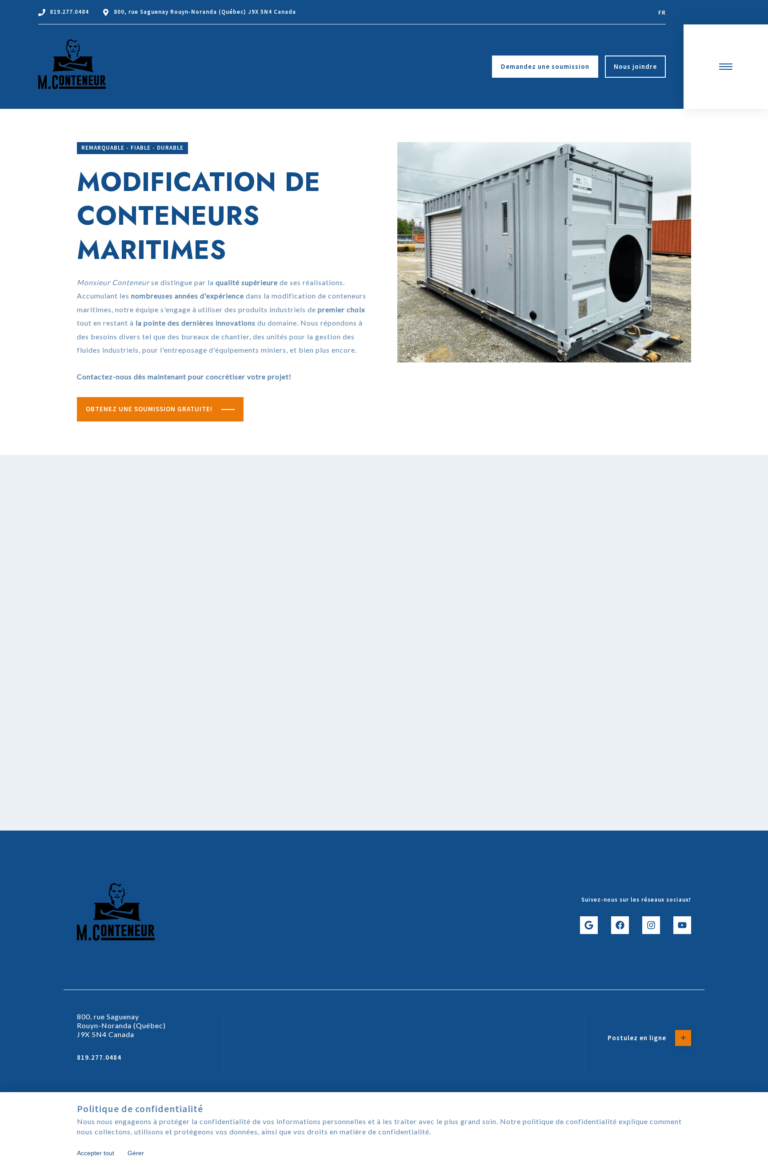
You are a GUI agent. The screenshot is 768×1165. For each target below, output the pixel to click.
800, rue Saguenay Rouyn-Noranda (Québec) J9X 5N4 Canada (205, 12)
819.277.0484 (69, 12)
